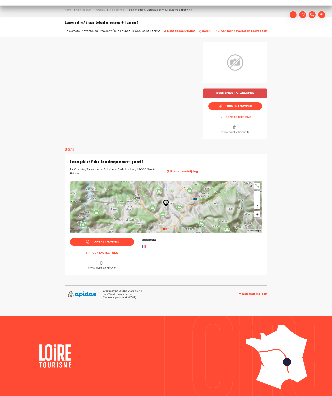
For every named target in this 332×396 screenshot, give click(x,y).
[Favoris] (302, 14)
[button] (312, 14)
